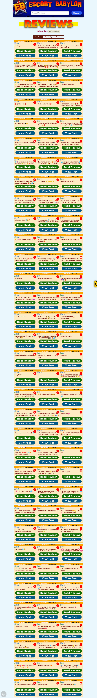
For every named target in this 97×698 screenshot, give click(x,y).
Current (58, 37)
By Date (38, 37)
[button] (25, 51)
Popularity (48, 37)
